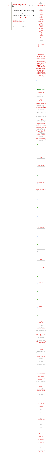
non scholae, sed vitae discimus (41, 150)
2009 (9, 6)
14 (42, 43)
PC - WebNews (41, 28)
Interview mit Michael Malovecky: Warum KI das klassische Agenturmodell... (41, 107)
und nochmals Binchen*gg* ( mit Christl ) (41, 189)
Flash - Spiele (41, 17)
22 (43, 44)
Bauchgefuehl (41, 11)
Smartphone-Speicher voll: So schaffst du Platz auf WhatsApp (41, 119)
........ (41, 250)
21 (42, 44)
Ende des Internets (41, 76)
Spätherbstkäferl (41, 282)
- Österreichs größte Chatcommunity (40, 58)
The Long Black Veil (41, 403)
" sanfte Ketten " (41, 306)
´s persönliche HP (41, 60)
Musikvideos (41, 26)
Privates (41, 32)
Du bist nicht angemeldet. (41, 92)
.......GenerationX (41, 242)
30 (38, 46)
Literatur (41, 23)
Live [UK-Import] (41, 415)
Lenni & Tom (41, 322)
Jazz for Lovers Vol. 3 (41, 442)
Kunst (41, 22)
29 (43, 45)
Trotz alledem (41, 349)
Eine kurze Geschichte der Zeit (41, 328)
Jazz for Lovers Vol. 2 (41, 439)
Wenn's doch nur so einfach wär (41, 356)
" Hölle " (41, 321)
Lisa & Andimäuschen (41, 323)
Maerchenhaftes (41, 24)
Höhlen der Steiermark (41, 379)
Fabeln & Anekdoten (41, 15)
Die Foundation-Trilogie (41, 376)
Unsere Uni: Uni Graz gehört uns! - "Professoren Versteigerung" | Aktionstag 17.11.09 (21, 3)
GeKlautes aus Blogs (41, 20)
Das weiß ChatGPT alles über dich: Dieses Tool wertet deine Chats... (41, 111)
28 (42, 45)
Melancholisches (41, 25)
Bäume (41, 359)
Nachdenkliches (41, 27)
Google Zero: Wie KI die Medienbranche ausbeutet (41, 103)
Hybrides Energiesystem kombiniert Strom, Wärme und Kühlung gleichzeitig (41, 127)
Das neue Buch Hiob (41, 370)
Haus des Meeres (41, 21)
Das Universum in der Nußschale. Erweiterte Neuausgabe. (41, 331)
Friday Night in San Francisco (41, 419)
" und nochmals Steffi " (41, 227)
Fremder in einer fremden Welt (41, 373)
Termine (41, 33)
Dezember (42, 47)
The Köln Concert (41, 400)
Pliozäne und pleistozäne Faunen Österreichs (41, 386)
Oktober (39, 47)
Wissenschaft (41, 35)
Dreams (41, 259)
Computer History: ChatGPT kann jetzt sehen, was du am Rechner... (41, 138)
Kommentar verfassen (19, 21)
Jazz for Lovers (41, 436)
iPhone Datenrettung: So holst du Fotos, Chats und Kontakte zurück (41, 131)
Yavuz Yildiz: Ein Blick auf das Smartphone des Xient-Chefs (41, 135)
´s (41, 69)
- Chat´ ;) (41, 56)
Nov (9, 5)
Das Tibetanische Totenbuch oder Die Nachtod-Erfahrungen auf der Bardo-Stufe (41, 342)
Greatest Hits (41, 406)
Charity (41, 12)
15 (43, 43)
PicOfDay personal (41, 29)
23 (38, 45)
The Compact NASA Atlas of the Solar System (41, 335)
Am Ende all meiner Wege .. (41, 182)
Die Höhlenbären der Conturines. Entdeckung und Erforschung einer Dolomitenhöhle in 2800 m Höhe (41, 390)
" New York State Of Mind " (41, 165)
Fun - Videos (41, 19)
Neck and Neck (41, 451)
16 (38, 44)
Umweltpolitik (41, 34)
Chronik (41, 13)
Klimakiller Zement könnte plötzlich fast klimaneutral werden (41, 115)
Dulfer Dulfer (41, 433)
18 (9, 3)
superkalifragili (14, 20)
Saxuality (41, 430)
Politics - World (41, 31)
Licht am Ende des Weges (41, 267)
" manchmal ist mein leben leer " (41, 313)
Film (41, 16)
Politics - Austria (41, 30)
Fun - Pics (41, 18)
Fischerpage (41, 67)
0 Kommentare (14, 21)
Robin (41, 157)
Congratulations (41, 14)
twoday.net (41, 37)
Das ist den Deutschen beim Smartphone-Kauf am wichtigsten (41, 123)
